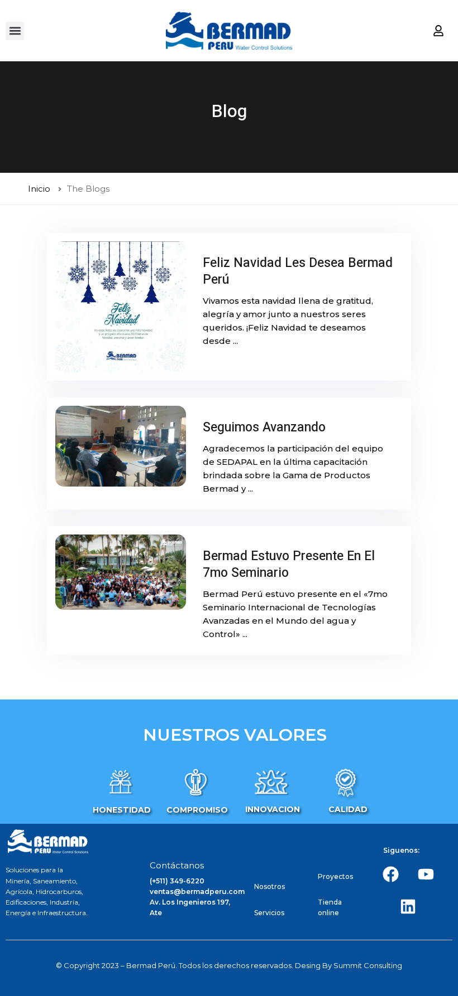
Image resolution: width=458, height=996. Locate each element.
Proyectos (335, 876)
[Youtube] (425, 874)
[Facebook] (390, 874)
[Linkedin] (408, 906)
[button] (15, 31)
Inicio (39, 188)
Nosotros (269, 886)
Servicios (269, 912)
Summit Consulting (367, 965)
